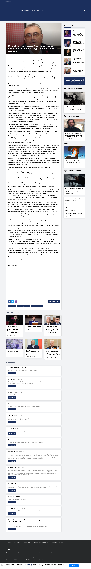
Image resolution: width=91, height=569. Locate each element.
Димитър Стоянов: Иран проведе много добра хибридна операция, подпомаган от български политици (53, 353)
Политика (32, 10)
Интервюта (15, 557)
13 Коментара (54, 301)
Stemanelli (67, 204)
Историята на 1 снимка (30, 555)
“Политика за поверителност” (25, 567)
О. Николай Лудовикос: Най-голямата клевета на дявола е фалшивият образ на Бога (73, 135)
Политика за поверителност (40, 542)
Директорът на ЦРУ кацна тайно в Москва (33, 327)
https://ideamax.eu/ (69, 207)
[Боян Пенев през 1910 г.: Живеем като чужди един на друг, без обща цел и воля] (74, 98)
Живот (41, 552)
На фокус (20, 10)
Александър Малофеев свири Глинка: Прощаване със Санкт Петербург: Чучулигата (74, 189)
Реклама (9, 542)
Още (42, 10)
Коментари (15, 559)
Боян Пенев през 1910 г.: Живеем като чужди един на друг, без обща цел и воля (73, 107)
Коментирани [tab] (77, 26)
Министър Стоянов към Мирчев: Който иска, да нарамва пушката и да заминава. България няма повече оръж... (78, 70)
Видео (26, 552)
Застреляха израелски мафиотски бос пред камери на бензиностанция (14, 351)
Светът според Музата (30, 557)
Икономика (15, 555)
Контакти (17, 542)
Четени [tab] (67, 26)
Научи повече (85, 566)
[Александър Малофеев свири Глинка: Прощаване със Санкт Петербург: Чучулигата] (74, 180)
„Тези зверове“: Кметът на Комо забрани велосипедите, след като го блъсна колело (78, 60)
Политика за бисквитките (58, 542)
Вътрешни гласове (71, 116)
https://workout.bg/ (70, 210)
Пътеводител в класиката (31, 559)
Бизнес (41, 559)
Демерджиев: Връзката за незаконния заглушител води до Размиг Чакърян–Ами (33, 352)
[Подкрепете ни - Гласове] (74, 81)
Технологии (53, 552)
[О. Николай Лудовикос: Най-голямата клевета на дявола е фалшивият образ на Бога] (74, 125)
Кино (66, 143)
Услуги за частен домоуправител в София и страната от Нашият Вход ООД (74, 215)
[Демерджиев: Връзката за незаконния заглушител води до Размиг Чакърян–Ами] (33, 344)
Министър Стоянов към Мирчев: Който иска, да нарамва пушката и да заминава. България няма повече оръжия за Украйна (53, 329)
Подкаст (26, 10)
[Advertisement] (64, 11)
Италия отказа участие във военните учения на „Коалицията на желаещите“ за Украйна (78, 51)
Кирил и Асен (40, 306)
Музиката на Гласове (72, 170)
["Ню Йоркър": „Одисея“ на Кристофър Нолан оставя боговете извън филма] (74, 152)
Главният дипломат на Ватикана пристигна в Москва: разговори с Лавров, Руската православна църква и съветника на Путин (13, 330)
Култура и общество (18, 552)
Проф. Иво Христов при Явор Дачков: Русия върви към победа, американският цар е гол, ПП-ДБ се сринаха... (78, 33)
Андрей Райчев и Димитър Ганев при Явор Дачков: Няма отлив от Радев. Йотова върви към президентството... (78, 43)
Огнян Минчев (12, 306)
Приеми (74, 565)
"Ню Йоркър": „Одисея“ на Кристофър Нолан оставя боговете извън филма (73, 162)
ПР (33, 306)
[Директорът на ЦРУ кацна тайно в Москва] (33, 320)
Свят (37, 10)
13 (33, 56)
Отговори (12, 373)
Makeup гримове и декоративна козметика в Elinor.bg (73, 199)
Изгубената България (73, 88)
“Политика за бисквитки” (40, 567)
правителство (26, 306)
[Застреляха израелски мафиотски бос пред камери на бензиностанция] (14, 344)
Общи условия (26, 542)
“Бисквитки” (30, 564)
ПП (19, 306)
